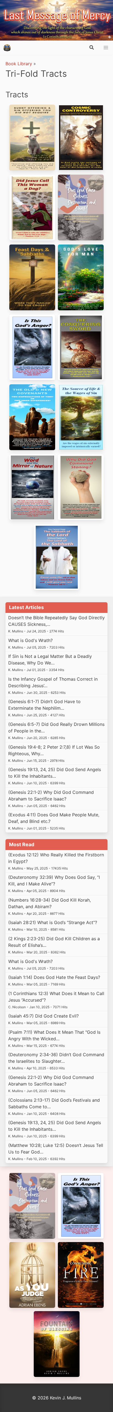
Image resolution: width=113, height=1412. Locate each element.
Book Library (18, 63)
